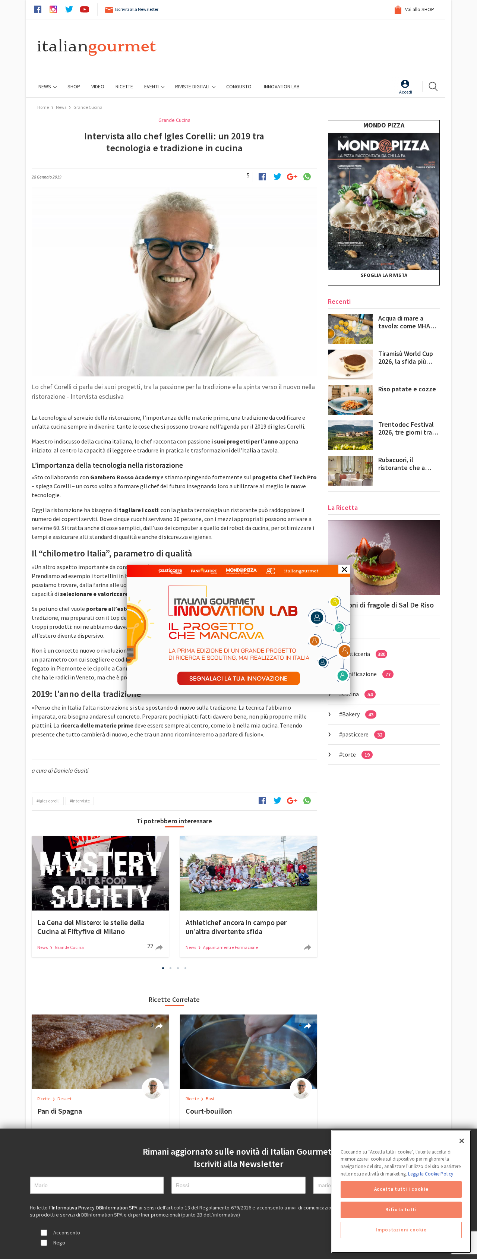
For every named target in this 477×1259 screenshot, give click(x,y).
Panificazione (366, 674)
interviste (81, 801)
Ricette (44, 1098)
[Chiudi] (462, 1141)
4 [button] (185, 968)
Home (43, 107)
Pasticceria (363, 653)
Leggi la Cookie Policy (430, 1174)
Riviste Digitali (193, 86)
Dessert (64, 1098)
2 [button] (170, 968)
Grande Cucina (87, 107)
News (45, 86)
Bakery (357, 714)
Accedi (405, 92)
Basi (210, 1098)
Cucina (357, 694)
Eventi (152, 86)
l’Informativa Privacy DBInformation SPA (94, 1207)
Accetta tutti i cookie (401, 1189)
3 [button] (178, 968)
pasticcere (362, 734)
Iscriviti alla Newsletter (136, 9)
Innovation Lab (282, 86)
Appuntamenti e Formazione (230, 947)
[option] (100, 896)
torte (356, 754)
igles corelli (49, 801)
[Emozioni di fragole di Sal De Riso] (384, 557)
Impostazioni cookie (401, 1230)
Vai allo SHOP (419, 9)
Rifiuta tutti (401, 1209)
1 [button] (163, 968)
